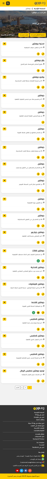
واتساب (37, 254)
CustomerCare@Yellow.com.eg (30, 456)
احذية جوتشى (38, 44)
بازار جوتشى (39, 54)
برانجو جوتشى (38, 71)
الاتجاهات (37, 64)
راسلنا (37, 306)
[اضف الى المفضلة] (4, 43)
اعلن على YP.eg (39, 409)
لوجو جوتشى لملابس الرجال (32, 365)
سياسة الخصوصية (38, 433)
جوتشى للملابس (37, 313)
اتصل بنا (41, 439)
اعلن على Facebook (38, 441)
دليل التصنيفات (39, 430)
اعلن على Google (39, 411)
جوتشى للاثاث (38, 245)
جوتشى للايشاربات (36, 278)
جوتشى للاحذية (37, 261)
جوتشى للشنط (37, 296)
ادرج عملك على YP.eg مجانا (36, 417)
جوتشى (41, 89)
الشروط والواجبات (39, 424)
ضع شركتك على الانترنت (37, 420)
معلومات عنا (40, 436)
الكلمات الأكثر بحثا (39, 422)
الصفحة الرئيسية (39, 9)
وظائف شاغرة (40, 414)
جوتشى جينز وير (37, 226)
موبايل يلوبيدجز (39, 428)
